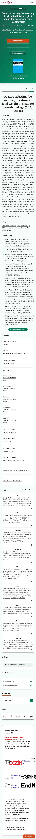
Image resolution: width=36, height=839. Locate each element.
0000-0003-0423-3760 (9, 420)
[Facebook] (4, 716)
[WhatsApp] (11, 716)
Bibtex (32, 489)
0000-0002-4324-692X (9, 378)
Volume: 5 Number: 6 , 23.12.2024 (15, 665)
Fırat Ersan (29, 30)
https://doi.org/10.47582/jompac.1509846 (16, 470)
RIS (25, 489)
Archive (5, 657)
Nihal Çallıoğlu (6, 30)
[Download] (31, 700)
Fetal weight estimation (9, 226)
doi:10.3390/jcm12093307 (13, 303)
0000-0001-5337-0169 (9, 399)
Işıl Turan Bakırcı (18, 30)
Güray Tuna (23, 32)
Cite (17, 45)
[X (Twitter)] (18, 716)
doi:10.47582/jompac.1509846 (14, 522)
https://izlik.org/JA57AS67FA (12, 481)
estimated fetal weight (22, 228)
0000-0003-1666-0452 (9, 388)
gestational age (6, 230)
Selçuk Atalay (13, 32)
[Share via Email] (31, 716)
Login (31, 2)
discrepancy (10, 228)
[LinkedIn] (24, 716)
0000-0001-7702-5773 (9, 409)
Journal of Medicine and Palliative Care (18, 77)
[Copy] (31, 508)
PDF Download (17, 40)
